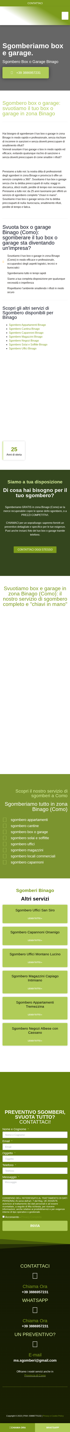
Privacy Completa (31, 1217)
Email (6, 1141)
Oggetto (8, 1153)
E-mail (35, 1354)
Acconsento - (23, 1217)
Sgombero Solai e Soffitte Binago (28, 344)
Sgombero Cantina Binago (24, 328)
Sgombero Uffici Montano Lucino (35, 954)
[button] (65, 16)
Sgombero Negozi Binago (24, 340)
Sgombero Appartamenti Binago (27, 324)
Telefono (8, 1165)
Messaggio (9, 1177)
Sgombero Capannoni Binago (26, 332)
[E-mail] (35, 1344)
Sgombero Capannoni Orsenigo (35, 932)
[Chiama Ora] (35, 1276)
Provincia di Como (35, 1375)
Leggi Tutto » (35, 918)
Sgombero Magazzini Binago (25, 336)
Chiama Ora (35, 1286)
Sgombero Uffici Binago (22, 348)
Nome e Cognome (14, 1129)
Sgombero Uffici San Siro (35, 910)
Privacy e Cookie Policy (53, 1416)
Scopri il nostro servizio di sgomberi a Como (41, 793)
